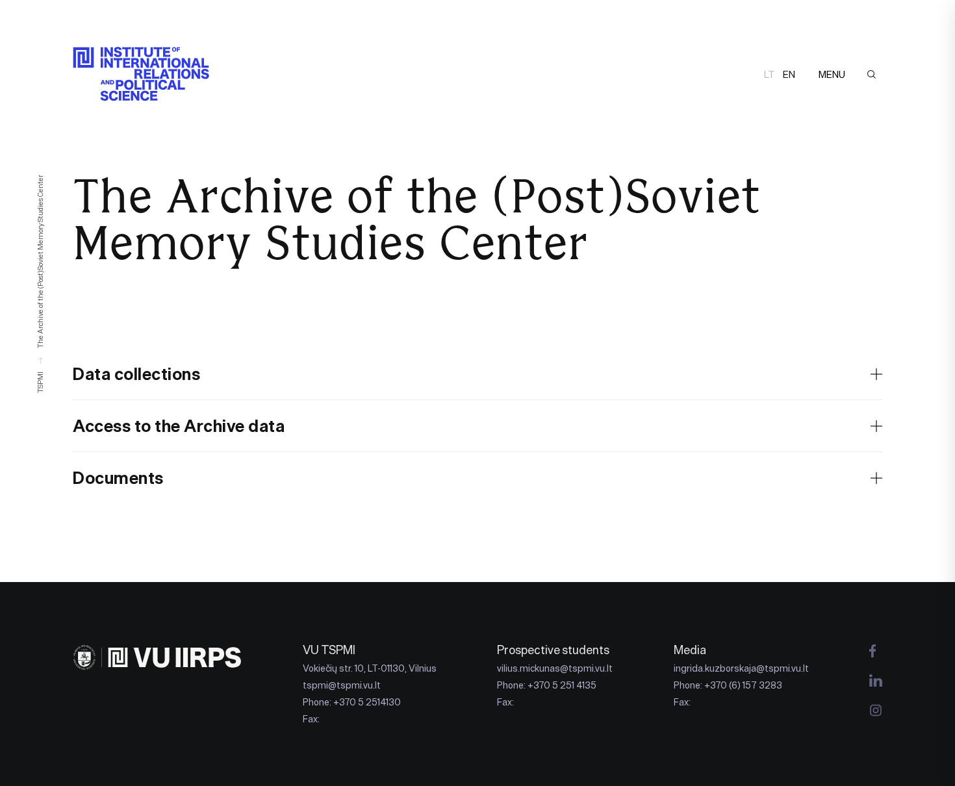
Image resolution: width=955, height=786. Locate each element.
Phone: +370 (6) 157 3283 (728, 685)
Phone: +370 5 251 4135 (546, 685)
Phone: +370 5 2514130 (352, 702)
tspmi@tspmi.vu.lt (342, 685)
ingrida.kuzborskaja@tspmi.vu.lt (741, 668)
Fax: (311, 719)
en (789, 74)
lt (769, 74)
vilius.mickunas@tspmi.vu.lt (555, 668)
